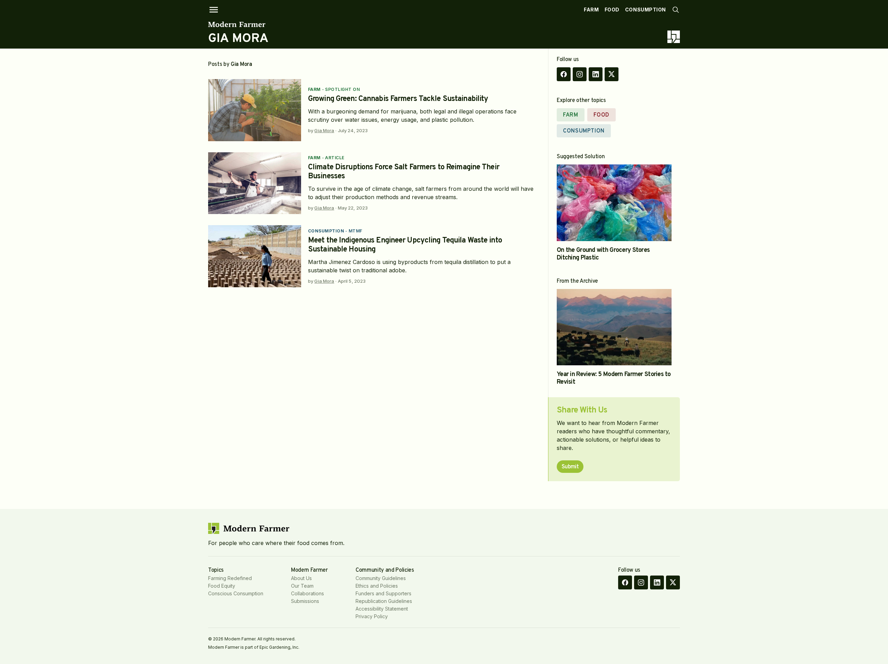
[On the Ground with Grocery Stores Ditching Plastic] (614, 202)
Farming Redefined (230, 578)
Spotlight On (342, 89)
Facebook (564, 74)
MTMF (355, 230)
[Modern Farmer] (238, 24)
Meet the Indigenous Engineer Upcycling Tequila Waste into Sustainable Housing (405, 245)
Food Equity (221, 586)
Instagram (580, 74)
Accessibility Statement (382, 609)
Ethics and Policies (377, 586)
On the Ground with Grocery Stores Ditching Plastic (603, 254)
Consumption (645, 9)
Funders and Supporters (383, 593)
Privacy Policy (372, 616)
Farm (591, 9)
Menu (213, 9)
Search (676, 10)
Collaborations (307, 593)
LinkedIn (596, 74)
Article (334, 157)
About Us (301, 578)
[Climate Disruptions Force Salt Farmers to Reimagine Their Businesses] (254, 183)
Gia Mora (324, 130)
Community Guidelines (381, 578)
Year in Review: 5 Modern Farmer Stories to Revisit (614, 378)
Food (612, 9)
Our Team (302, 586)
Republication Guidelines (384, 601)
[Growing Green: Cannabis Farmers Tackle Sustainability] (254, 110)
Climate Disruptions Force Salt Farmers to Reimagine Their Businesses (403, 172)
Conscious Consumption (235, 593)
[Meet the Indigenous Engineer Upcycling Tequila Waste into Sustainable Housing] (254, 256)
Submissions (305, 601)
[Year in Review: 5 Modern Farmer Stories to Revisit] (614, 327)
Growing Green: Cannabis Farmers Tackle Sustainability (398, 99)
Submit (570, 466)
